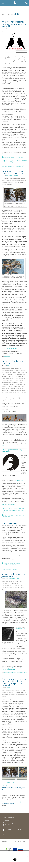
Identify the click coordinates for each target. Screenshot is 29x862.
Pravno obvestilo (18, 841)
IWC (7, 567)
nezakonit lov (9, 165)
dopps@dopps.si (8, 825)
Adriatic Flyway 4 (8, 672)
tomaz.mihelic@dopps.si (8, 504)
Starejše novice (6, 786)
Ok (15, 859)
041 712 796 (7, 824)
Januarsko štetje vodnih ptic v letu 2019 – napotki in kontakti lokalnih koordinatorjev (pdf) (14, 510)
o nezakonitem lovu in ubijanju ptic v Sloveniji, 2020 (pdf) (15, 161)
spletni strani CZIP (21, 628)
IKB (5, 165)
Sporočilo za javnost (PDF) (10, 348)
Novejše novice (22, 802)
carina (5, 782)
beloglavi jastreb (16, 672)
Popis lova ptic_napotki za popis (11, 563)
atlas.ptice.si (20, 480)
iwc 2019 (10, 567)
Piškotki (24, 841)
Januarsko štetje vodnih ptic (19, 567)
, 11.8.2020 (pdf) (13, 157)
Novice (8, 28)
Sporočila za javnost (14, 28)
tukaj (3, 445)
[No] (27, 856)
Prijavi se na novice (14, 830)
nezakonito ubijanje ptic (18, 165)
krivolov (8, 356)
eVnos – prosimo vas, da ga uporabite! (12, 451)
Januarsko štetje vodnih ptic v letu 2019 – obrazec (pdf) (14, 515)
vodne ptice (14, 569)
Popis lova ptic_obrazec (9, 564)
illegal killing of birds (13, 782)
